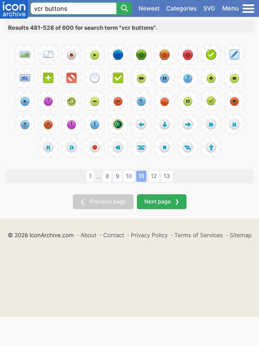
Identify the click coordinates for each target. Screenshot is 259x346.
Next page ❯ (161, 201)
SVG (209, 8)
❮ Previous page (103, 201)
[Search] (124, 8)
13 (167, 176)
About (88, 235)
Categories (181, 8)
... (98, 176)
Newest (149, 8)
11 (141, 176)
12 (154, 176)
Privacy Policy (149, 235)
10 (129, 176)
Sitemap (241, 235)
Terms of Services (198, 235)
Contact (113, 235)
